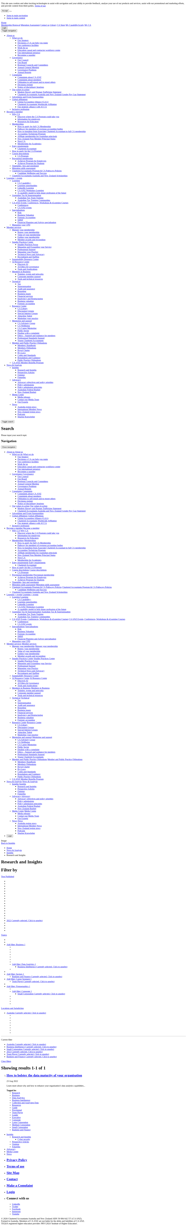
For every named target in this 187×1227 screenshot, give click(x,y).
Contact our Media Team (28, 399)
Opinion (21, 375)
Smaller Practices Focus (28, 244)
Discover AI (23, 264)
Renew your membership (28, 232)
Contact (12, 1179)
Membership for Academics (29, 144)
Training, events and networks (31, 274)
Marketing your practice (28, 318)
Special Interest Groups (28, 313)
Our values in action (20, 89)
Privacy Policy (17, 1160)
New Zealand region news (29, 412)
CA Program (23, 156)
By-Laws (22, 353)
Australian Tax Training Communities (34, 200)
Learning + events (14, 178)
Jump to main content (16, 18)
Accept (5, 11)
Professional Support (26, 249)
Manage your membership (23, 230)
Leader (15, 1115)
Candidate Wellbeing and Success (32, 173)
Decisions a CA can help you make (33, 43)
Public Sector (23, 331)
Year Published (7, 876)
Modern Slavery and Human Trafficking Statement (39, 92)
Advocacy (16, 380)
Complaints (17, 75)
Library (53, 25)
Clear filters (6, 1061)
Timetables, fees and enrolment (25, 166)
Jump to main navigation (17, 15)
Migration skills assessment (23, 168)
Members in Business (21, 271)
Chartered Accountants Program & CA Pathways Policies (37, 171)
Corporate (16, 1120)
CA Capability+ (24, 183)
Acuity (81, 25)
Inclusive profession (20, 109)
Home (3, 22)
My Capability (72, 25)
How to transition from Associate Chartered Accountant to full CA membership (52, 131)
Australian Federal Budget (29, 390)
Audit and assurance (26, 289)
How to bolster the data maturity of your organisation (44, 1075)
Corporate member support (29, 276)
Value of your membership (29, 235)
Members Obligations (27, 348)
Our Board (22, 62)
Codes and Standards (27, 355)
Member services (14, 227)
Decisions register (25, 85)
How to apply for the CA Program (27, 151)
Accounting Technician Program (32, 134)
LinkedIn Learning (26, 188)
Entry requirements (20, 146)
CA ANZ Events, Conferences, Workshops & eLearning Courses (40, 203)
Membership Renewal (10, 25)
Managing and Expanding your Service (34, 247)
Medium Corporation (21, 1125)
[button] (9, 30)
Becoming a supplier (26, 55)
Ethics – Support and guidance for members (36, 335)
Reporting (22, 291)
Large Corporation (20, 1122)
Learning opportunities (27, 185)
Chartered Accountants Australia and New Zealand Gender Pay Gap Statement (52, 94)
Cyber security (24, 1139)
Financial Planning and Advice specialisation (37, 222)
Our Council (23, 60)
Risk (19, 212)
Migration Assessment (30, 25)
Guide (14, 1107)
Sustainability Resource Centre (25, 259)
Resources (16, 1105)
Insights (15, 367)
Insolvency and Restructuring (30, 299)
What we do (17, 38)
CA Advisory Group (26, 323)
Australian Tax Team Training (30, 198)
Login (4, 28)
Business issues (24, 294)
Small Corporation (20, 1127)
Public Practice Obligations (29, 360)
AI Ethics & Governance (28, 267)
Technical (16, 281)
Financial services (25, 296)
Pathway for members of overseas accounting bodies (40, 129)
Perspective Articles (26, 372)
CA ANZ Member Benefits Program (28, 362)
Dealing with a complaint (28, 333)
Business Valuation (26, 215)
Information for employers (29, 119)
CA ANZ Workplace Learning (31, 190)
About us (11, 35)
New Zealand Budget (27, 392)
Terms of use (40, 6)
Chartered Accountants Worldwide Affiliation (37, 104)
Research (16, 1093)
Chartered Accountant (27, 148)
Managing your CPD (21, 225)
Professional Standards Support (31, 338)
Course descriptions (20, 153)
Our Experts (23, 402)
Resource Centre (19, 306)
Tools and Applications (27, 269)
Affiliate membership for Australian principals (37, 136)
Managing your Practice (28, 252)
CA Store (61, 25)
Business (16, 1095)
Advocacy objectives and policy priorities (35, 382)
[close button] (10, 11)
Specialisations (18, 210)
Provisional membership (22, 158)
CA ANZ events (25, 208)
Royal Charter (24, 350)
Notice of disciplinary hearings (31, 87)
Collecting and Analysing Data (25, 1103)
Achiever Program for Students (31, 163)
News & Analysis (14, 365)
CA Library (23, 308)
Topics (4, 935)
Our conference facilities (28, 45)
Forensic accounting (26, 303)
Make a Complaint (20, 1185)
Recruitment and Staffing (28, 257)
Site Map (13, 1173)
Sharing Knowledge (26, 417)
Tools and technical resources (30, 279)
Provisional (17, 1110)
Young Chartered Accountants (31, 340)
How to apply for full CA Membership (34, 126)
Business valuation (26, 301)
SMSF (20, 220)
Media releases (24, 397)
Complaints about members (29, 80)
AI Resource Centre (20, 262)
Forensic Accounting (26, 217)
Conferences (23, 205)
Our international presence (29, 53)
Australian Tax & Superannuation (26, 195)
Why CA (16, 114)
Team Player (17, 1112)
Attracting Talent (25, 316)
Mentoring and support (22, 321)
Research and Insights (27, 370)
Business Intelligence (21, 1100)
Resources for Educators (28, 121)
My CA (87, 25)
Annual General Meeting (28, 67)
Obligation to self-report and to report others (36, 82)
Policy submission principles (30, 387)
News (14, 404)
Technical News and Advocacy (31, 254)
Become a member (15, 112)
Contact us (44, 25)
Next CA (21, 141)
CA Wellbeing (24, 326)
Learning (16, 180)
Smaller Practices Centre (22, 242)
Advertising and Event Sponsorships (28, 97)
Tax (19, 284)
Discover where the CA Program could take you (38, 116)
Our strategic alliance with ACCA (32, 107)
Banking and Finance (21, 1130)
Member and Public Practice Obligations (29, 343)
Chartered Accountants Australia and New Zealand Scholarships (39, 176)
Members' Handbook (27, 345)
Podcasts (21, 414)
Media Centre (18, 394)
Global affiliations (20, 99)
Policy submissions (26, 385)
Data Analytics (18, 1098)
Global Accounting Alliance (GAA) (33, 102)
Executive (16, 1117)
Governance (17, 57)
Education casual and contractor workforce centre (39, 50)
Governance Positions (27, 70)
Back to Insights (8, 843)
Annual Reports (24, 72)
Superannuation (24, 286)
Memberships (18, 124)
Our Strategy (23, 40)
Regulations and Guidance (29, 358)
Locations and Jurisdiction (12, 1008)
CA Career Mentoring (27, 328)
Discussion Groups (26, 311)
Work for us (23, 48)
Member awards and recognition (31, 239)
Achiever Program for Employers (32, 161)
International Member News (30, 409)
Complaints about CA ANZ (29, 77)
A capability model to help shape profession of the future (42, 193)
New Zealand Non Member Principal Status (36, 139)
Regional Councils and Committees (33, 65)
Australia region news (27, 407)
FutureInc (22, 377)
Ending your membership (28, 237)
